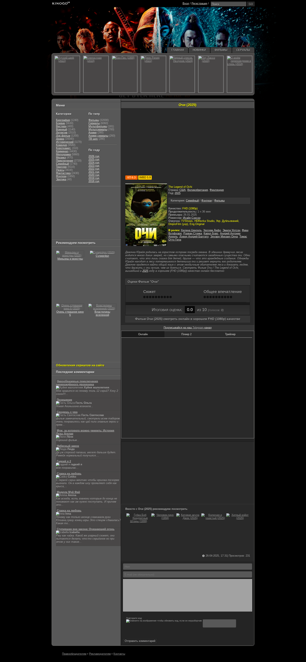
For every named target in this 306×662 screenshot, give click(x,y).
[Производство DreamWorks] (74, 214)
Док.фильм (63, 135)
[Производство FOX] (61, 209)
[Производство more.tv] (84, 224)
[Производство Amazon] (76, 209)
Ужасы (60, 170)
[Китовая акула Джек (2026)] (188, 518)
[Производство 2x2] (61, 198)
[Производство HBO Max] (99, 229)
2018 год (93, 181)
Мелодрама (63, 154)
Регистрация (199, 3)
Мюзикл (61, 157)
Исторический (64, 141)
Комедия (61, 145)
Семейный (192, 200)
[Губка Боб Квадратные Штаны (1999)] (138, 521)
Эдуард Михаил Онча (224, 236)
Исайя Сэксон (191, 217)
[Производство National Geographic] (88, 203)
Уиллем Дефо (212, 230)
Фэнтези (206, 200)
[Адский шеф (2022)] (67, 74)
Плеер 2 (186, 334)
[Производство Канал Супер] (66, 235)
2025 (177, 193)
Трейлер (230, 334)
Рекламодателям (100, 653)
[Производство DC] (100, 219)
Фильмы (219, 200)
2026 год (93, 156)
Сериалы (94, 123)
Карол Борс (211, 233)
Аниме (92, 132)
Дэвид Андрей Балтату (194, 236)
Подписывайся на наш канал (188, 327)
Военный (61, 129)
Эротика (61, 179)
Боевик (60, 123)
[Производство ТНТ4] (104, 193)
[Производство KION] (89, 193)
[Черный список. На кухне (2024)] (182, 74)
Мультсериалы (97, 129)
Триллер (61, 166)
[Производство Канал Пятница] (85, 235)
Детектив (61, 132)
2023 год (93, 165)
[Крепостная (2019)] (96, 74)
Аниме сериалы (98, 135)
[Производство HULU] (62, 193)
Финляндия (217, 189)
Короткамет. (63, 148)
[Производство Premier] (106, 224)
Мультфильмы (97, 126)
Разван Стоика (192, 233)
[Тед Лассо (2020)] (211, 74)
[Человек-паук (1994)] (163, 518)
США (182, 189)
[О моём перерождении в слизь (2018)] (240, 74)
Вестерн (61, 126)
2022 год (93, 168)
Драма (60, 138)
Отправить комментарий (140, 640)
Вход (186, 3)
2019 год (93, 178)
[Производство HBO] (98, 214)
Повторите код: (134, 618)
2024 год (93, 162)
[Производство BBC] (108, 203)
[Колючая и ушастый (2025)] (213, 518)
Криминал (62, 151)
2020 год (93, 175)
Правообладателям (74, 653)
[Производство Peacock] (80, 229)
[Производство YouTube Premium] (99, 198)
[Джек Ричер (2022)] (153, 74)
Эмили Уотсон (231, 230)
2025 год (93, 159)
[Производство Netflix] (66, 219)
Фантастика (63, 173)
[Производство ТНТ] (81, 198)
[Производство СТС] (75, 193)
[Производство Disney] (86, 219)
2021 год (93, 171)
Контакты (119, 653)
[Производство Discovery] (66, 203)
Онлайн (143, 334)
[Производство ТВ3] (71, 198)
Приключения (64, 160)
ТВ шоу (93, 138)
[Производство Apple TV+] (93, 209)
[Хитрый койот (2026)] (238, 518)
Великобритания (197, 189)
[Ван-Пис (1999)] (125, 74)
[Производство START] (62, 229)
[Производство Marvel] (64, 224)
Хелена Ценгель (191, 230)
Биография (63, 120)
